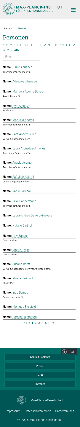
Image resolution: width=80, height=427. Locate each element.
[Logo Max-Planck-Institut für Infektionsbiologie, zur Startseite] (33, 9)
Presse (40, 366)
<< (25, 323)
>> (53, 323)
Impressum (13, 411)
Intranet (40, 384)
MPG (40, 375)
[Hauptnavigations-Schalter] (73, 10)
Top (72, 352)
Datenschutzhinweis (38, 411)
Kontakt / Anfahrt (40, 357)
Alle (16, 50)
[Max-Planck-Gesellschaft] (24, 400)
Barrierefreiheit (64, 411)
